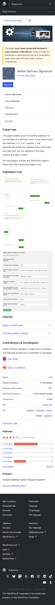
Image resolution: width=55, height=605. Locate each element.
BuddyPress (9, 558)
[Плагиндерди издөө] (29, 20)
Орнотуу (9, 107)
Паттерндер (35, 515)
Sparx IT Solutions (16, 367)
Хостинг (7, 510)
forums (48, 411)
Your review (8, 466)
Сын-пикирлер (12, 101)
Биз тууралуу (9, 501)
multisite (39, 416)
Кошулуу (33, 523)
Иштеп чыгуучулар (12, 532)
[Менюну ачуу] (51, 4)
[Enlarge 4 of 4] (49, 254)
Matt (6, 549)
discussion (40, 411)
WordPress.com (11, 545)
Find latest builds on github (15, 333)
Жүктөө (8, 85)
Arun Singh (30, 75)
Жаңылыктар (9, 506)
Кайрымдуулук (37, 532)
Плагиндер (34, 510)
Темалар (33, 506)
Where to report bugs (13, 325)
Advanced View (10, 423)
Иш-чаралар (35, 527)
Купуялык (7, 515)
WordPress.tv (10, 536)
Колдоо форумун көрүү (14, 485)
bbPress (30, 411)
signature (47, 416)
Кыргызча (13, 570)
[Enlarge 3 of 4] (23, 215)
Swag (33, 536)
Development (11, 114)
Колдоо (9, 121)
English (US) (47, 405)
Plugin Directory (9, 11)
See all (49, 466)
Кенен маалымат (13, 94)
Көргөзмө (33, 501)
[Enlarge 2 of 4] (49, 179)
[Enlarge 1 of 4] (23, 179)
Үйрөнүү (7, 523)
